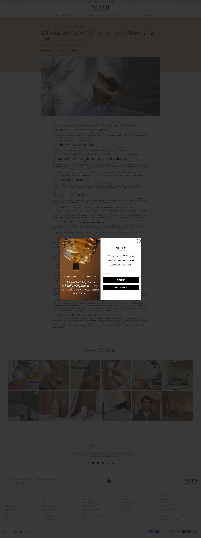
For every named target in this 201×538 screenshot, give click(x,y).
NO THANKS (121, 287)
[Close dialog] (138, 241)
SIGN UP (121, 280)
